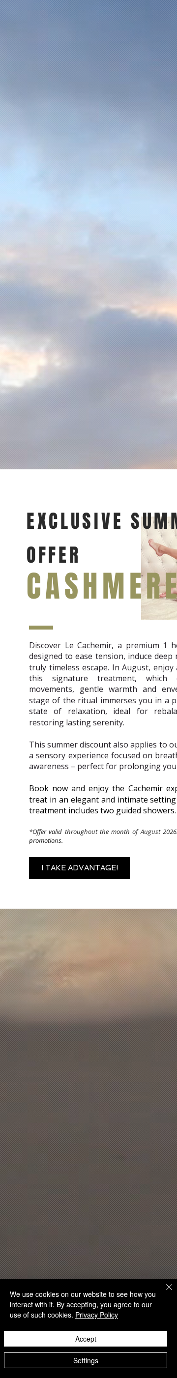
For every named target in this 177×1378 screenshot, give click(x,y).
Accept (85, 1339)
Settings (85, 1360)
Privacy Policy (96, 1315)
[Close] (163, 1293)
